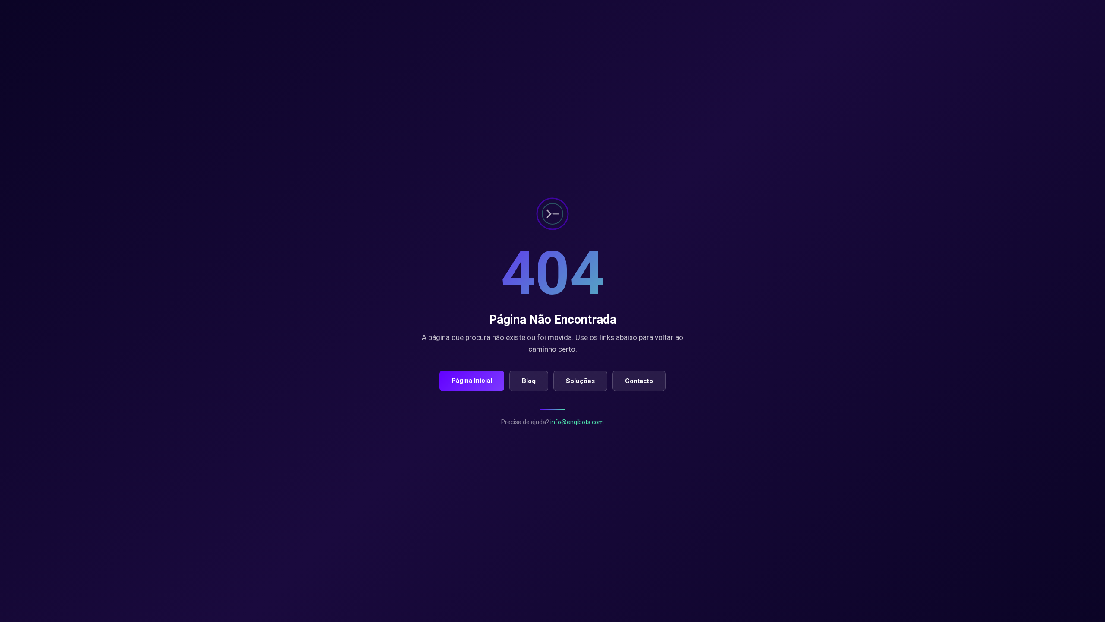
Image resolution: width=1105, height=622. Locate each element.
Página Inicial (471, 380)
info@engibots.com (577, 422)
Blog (529, 381)
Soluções (580, 381)
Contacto (639, 381)
